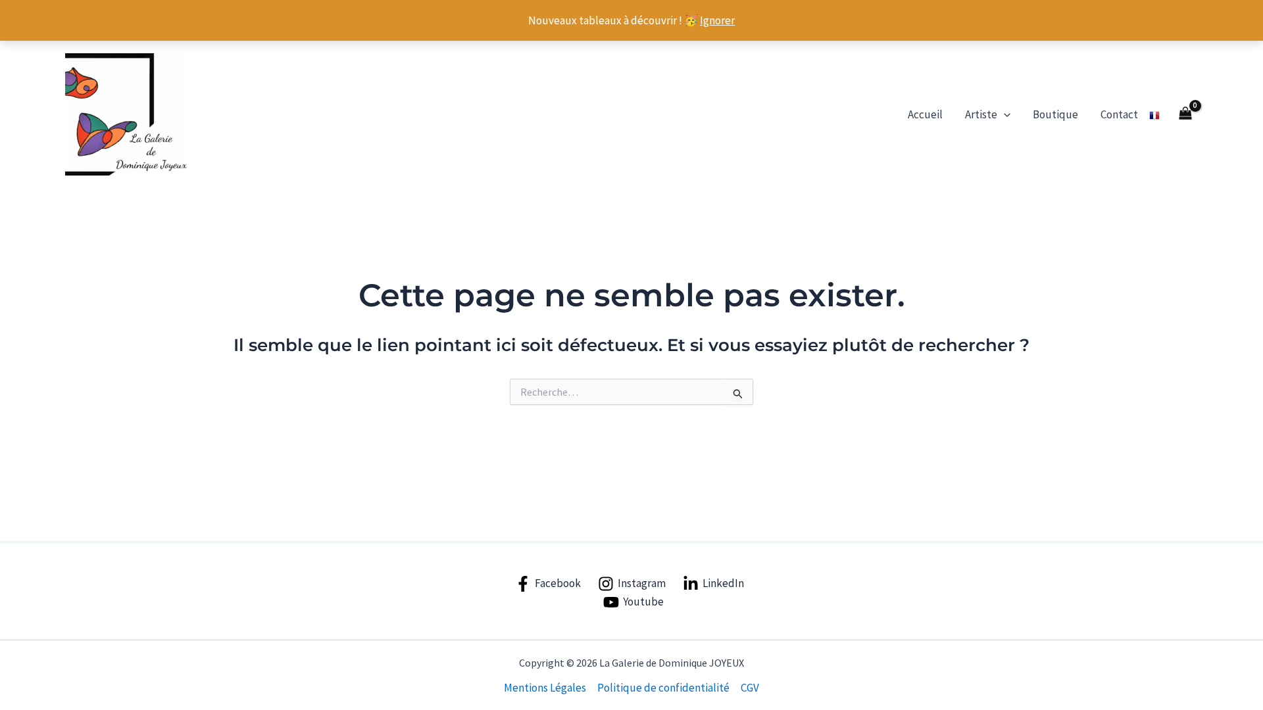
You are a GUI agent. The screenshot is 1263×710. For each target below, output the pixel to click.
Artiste (981, 114)
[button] (1003, 114)
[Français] (1154, 114)
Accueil (925, 114)
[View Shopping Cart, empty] (1185, 115)
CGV (750, 687)
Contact (1119, 114)
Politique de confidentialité (663, 687)
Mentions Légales (545, 687)
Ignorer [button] (717, 20)
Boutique (1055, 114)
